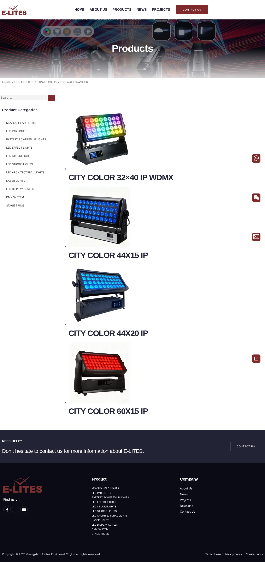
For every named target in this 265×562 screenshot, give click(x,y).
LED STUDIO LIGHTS (19, 156)
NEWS (142, 9)
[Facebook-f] (7, 509)
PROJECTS (161, 9)
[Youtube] (24, 509)
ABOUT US (98, 9)
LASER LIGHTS (15, 180)
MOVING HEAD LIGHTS (21, 122)
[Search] (51, 98)
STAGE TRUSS (15, 205)
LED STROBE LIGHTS (19, 164)
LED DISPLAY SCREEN (20, 189)
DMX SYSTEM (15, 197)
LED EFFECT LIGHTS (19, 147)
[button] (192, 9)
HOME (79, 9)
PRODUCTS (121, 9)
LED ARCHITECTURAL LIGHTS (35, 82)
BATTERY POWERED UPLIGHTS (26, 139)
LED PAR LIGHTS (16, 131)
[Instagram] (15, 509)
